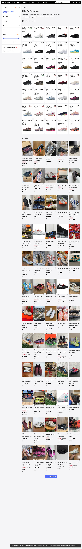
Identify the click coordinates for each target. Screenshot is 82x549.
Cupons (33, 2)
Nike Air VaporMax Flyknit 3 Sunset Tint (36, 106)
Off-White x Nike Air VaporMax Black (24, 29)
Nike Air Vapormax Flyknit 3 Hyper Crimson (72, 122)
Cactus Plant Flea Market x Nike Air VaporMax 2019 (60, 60)
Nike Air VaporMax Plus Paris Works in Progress (24, 106)
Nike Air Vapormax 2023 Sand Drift (24, 60)
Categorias (18, 2)
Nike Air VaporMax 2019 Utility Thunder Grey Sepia (36, 75)
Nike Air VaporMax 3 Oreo (48, 28)
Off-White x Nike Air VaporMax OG (60, 29)
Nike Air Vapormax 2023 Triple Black (72, 29)
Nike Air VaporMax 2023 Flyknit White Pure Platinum (36, 91)
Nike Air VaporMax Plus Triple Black (48, 75)
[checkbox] (4, 48)
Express (39, 2)
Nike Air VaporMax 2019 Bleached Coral (72, 106)
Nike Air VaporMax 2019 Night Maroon (24, 122)
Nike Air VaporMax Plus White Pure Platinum (60, 44)
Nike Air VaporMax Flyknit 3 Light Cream (24, 91)
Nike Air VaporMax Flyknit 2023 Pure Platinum (24, 44)
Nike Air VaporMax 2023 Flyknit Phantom (72, 75)
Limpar (17, 34)
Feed (30, 2)
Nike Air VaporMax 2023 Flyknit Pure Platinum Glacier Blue (48, 91)
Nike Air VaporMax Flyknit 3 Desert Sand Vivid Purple (36, 122)
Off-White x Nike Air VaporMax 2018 (36, 29)
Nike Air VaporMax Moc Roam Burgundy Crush (60, 75)
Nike (25, 7)
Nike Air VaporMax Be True (60, 106)
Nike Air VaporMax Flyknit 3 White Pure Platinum (60, 91)
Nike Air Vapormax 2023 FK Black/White (36, 44)
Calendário (25, 2)
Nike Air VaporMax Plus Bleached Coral (61, 122)
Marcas (13, 2)
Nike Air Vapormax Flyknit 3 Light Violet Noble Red (49, 106)
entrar (78, 2)
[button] (11, 12)
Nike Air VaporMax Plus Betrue (48, 60)
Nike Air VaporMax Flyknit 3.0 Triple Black (48, 44)
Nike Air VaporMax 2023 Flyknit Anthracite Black (72, 60)
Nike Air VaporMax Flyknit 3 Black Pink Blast (48, 122)
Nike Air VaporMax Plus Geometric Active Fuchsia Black (72, 91)
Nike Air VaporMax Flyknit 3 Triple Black (25, 75)
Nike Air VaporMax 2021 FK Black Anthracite (37, 60)
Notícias (45, 2)
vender (73, 2)
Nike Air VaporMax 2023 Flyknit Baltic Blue (72, 44)
